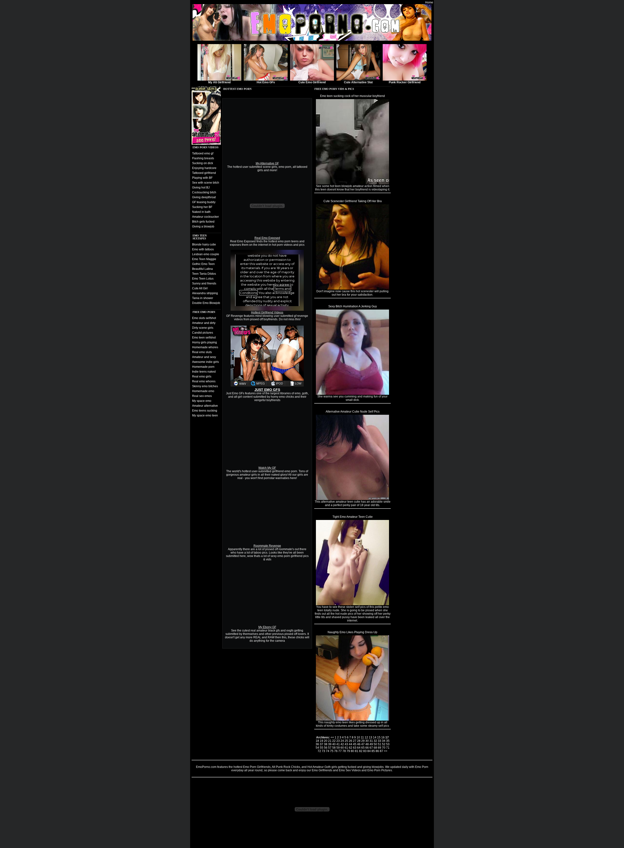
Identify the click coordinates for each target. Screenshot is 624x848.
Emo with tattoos (203, 249)
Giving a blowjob (203, 226)
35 (388, 741)
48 (367, 744)
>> (385, 751)
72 (319, 751)
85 (373, 751)
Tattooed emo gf (202, 153)
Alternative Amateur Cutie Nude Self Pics (353, 411)
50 (375, 744)
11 (362, 737)
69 (379, 747)
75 (331, 751)
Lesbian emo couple (205, 254)
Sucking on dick (202, 163)
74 (327, 751)
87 (381, 751)
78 (344, 751)
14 (374, 737)
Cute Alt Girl (200, 288)
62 (350, 747)
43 (346, 744)
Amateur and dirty (203, 323)
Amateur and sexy (204, 357)
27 (354, 741)
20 (325, 741)
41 (338, 744)
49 (371, 744)
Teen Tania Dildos (204, 273)
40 (334, 744)
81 (356, 751)
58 (334, 747)
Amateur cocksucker (205, 216)
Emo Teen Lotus (203, 278)
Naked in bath (201, 212)
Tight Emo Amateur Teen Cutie (352, 516)
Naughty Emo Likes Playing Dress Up (352, 632)
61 (346, 747)
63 (354, 747)
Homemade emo (203, 391)
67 (371, 747)
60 (342, 747)
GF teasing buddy (203, 202)
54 (317, 747)
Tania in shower (202, 298)
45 (354, 744)
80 (352, 751)
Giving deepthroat (204, 197)
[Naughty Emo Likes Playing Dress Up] (352, 719)
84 (369, 751)
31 (371, 741)
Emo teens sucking (204, 410)
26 (350, 741)
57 (330, 747)
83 (365, 751)
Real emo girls (201, 376)
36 (317, 744)
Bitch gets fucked (203, 221)
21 (330, 741)
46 (359, 744)
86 (377, 751)
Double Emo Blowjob (206, 303)
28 (359, 741)
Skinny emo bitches (205, 386)
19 (321, 741)
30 (367, 741)
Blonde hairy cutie (204, 244)
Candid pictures (202, 332)
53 (388, 744)
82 (360, 751)
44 (350, 744)
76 (336, 751)
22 (334, 741)
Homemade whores (205, 347)
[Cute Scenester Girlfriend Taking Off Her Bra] (352, 288)
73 (323, 751)
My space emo (201, 401)
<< (332, 737)
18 (317, 741)
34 (383, 741)
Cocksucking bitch (204, 192)
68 (375, 747)
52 (383, 744)
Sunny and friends (204, 283)
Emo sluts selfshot (204, 318)
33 (379, 741)
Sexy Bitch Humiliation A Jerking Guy (352, 306)
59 (338, 747)
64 (359, 747)
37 (321, 744)
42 (342, 744)
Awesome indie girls (205, 362)
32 (375, 741)
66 (367, 747)
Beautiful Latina (202, 269)
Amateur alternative (205, 405)
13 (370, 737)
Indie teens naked (204, 371)
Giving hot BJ (201, 187)
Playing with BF (202, 177)
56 (325, 747)
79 (348, 751)
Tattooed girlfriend (204, 173)
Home (429, 2)
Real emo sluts (202, 352)
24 (342, 741)
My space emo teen (205, 415)
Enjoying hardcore (204, 168)
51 (379, 744)
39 (330, 744)
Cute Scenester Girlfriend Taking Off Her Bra (352, 201)
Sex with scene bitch (205, 182)
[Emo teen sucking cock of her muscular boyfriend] (352, 183)
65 (363, 747)
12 (366, 737)
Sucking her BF (202, 207)
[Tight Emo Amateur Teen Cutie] (352, 604)
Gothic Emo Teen (203, 264)
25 (346, 741)
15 (378, 737)
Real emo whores (203, 381)
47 (363, 744)
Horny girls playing (204, 342)
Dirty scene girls (202, 328)
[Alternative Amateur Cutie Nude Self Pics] (352, 499)
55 (321, 747)
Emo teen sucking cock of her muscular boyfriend (352, 96)
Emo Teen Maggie (204, 259)
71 (388, 747)
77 (340, 751)
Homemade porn (203, 366)
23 (338, 741)
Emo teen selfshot (204, 337)
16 (383, 737)
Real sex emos (202, 396)
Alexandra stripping (205, 293)
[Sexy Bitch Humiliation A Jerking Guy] (352, 394)
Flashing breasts (203, 158)
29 (363, 741)
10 (358, 737)
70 (383, 747)
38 (325, 744)
